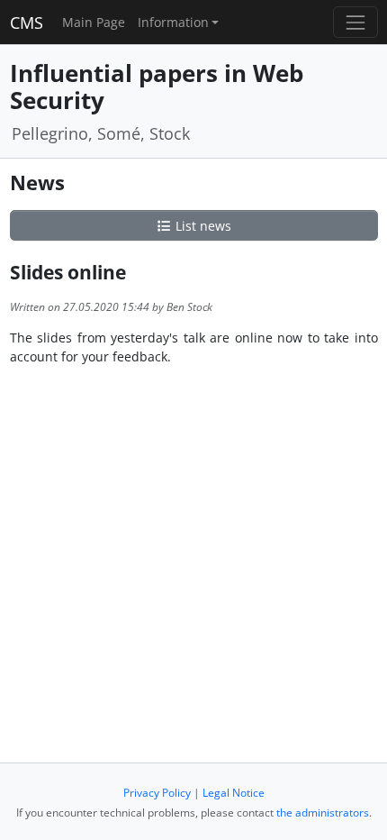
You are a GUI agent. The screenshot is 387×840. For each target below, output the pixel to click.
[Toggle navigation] (355, 22)
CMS (26, 22)
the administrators (322, 812)
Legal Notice (233, 792)
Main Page (93, 22)
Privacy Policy (157, 792)
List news (201, 225)
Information (173, 22)
